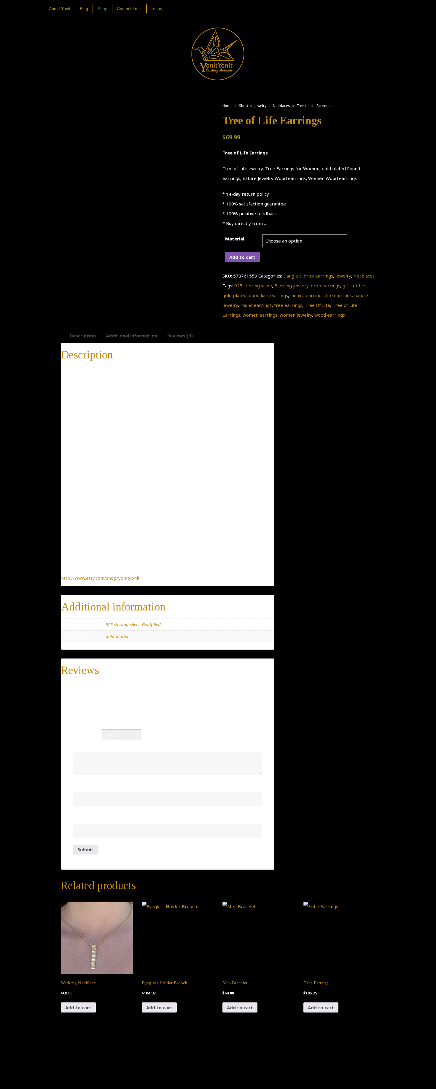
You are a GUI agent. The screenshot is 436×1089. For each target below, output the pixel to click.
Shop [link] (243, 105)
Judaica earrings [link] (307, 295)
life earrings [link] (339, 295)
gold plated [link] (234, 295)
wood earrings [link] (329, 315)
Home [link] (227, 105)
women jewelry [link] (296, 315)
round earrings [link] (256, 305)
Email (80, 817)
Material (234, 239)
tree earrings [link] (288, 305)
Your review (88, 746)
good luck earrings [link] (268, 295)
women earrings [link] (260, 315)
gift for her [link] (354, 285)
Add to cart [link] (78, 1007)
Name (81, 785)
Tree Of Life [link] (317, 305)
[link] (62, 8)
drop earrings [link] (325, 285)
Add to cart (242, 257)
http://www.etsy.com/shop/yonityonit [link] (100, 578)
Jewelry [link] (260, 105)
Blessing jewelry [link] (291, 285)
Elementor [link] (226, 1078)
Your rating (87, 735)
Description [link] (83, 336)
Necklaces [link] (281, 105)
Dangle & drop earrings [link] (308, 276)
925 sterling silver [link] (253, 285)
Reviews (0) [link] (180, 336)
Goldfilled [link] (151, 624)
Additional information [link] (131, 336)
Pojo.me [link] (208, 1075)
